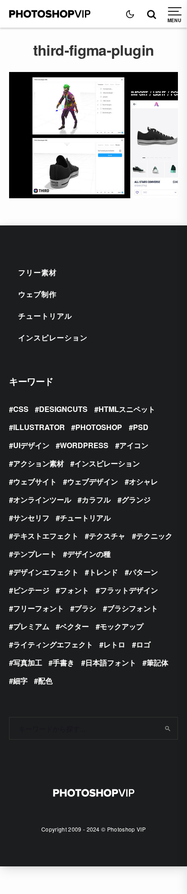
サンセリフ (31, 517)
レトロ (114, 644)
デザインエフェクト (46, 572)
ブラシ (85, 608)
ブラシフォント (132, 608)
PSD (140, 427)
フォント (74, 590)
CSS (21, 409)
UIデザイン (31, 445)
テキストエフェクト (46, 536)
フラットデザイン (129, 590)
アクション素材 (38, 463)
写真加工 (27, 662)
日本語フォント (110, 662)
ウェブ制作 (37, 294)
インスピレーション (53, 337)
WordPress (84, 445)
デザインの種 (89, 554)
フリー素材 (37, 272)
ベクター (74, 626)
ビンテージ (31, 590)
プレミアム (31, 626)
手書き (63, 662)
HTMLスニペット (126, 409)
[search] (167, 728)
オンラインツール (42, 499)
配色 (45, 680)
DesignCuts (63, 409)
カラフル (96, 499)
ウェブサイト (35, 481)
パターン (143, 572)
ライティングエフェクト (53, 644)
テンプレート (35, 554)
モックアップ (121, 626)
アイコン (133, 445)
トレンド (103, 572)
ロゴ (143, 644)
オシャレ (143, 481)
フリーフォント (38, 608)
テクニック (154, 536)
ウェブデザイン (92, 481)
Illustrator (39, 427)
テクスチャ (107, 536)
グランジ (136, 499)
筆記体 (157, 662)
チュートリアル (45, 316)
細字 (20, 680)
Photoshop (98, 427)
